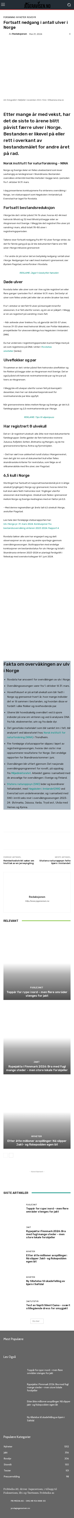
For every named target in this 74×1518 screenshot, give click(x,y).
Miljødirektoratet (21, 773)
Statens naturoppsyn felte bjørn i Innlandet (55, 862)
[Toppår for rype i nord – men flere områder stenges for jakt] (37, 963)
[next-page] (11, 1155)
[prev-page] (5, 1155)
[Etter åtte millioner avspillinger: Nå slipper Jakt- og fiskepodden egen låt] (37, 1112)
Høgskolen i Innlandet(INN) (44, 788)
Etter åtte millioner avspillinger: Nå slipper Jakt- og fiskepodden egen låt (37, 1142)
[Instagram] (37, 906)
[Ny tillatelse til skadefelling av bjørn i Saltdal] (13, 1281)
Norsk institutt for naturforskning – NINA (35, 163)
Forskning (9, 17)
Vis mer (36, 1321)
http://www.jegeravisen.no (37, 901)
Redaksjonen (19, 34)
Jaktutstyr (32, 1301)
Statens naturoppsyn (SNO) (23, 784)
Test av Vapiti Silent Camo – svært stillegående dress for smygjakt (48, 1307)
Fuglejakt (36, 987)
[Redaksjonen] (6, 34)
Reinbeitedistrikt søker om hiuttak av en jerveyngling (18, 862)
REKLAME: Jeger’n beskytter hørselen (39, 273)
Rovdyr (31, 17)
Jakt (37, 1062)
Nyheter (21, 17)
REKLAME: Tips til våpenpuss (39, 417)
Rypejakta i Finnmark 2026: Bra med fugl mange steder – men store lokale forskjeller (37, 1068)
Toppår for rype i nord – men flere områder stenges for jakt (37, 993)
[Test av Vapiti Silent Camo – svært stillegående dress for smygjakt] (13, 1305)
